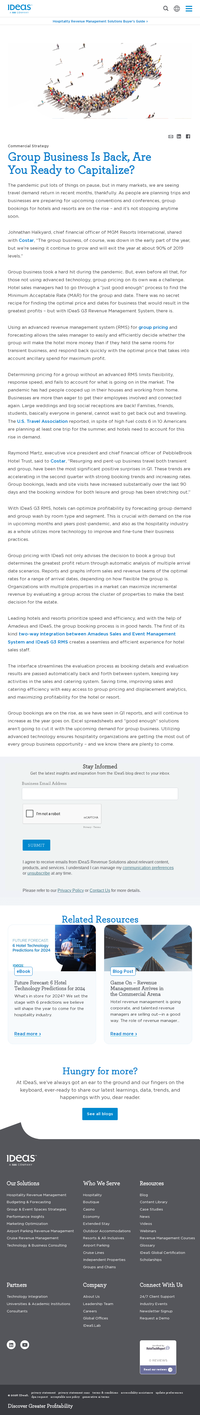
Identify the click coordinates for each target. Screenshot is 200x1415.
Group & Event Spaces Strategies (36, 1209)
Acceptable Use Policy (65, 1396)
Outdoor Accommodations (107, 1231)
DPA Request (39, 1396)
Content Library (153, 1202)
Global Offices (95, 1318)
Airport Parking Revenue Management (40, 1231)
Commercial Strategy (44, 34)
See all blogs (100, 1114)
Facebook (187, 136)
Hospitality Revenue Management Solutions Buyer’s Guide (99, 21)
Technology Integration (27, 1296)
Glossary (147, 1245)
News (145, 1216)
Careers (90, 1311)
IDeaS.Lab (92, 1325)
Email (170, 136)
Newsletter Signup (156, 1311)
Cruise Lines (93, 1252)
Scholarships (151, 1259)
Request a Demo (155, 1318)
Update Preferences (169, 1392)
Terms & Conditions (105, 1392)
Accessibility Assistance (137, 1392)
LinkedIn (178, 136)
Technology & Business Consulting (37, 1245)
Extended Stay (96, 1223)
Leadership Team (98, 1304)
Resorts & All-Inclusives (103, 1238)
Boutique (91, 1202)
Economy (91, 1216)
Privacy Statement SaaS (74, 1392)
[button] (11, 1344)
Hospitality (92, 1195)
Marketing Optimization (27, 1223)
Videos (146, 1223)
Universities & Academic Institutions (38, 1304)
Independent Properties (104, 1259)
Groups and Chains (99, 1267)
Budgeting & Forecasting (29, 1202)
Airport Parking (96, 1245)
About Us (91, 1296)
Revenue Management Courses (167, 1238)
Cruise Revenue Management (33, 1238)
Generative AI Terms (95, 1396)
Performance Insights (25, 1216)
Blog (12, 34)
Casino (89, 1209)
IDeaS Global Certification (162, 1252)
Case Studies (151, 1209)
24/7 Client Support (157, 1296)
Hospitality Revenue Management (36, 1195)
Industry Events (153, 1304)
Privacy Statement (43, 1392)
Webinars (148, 1231)
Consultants (17, 1311)
